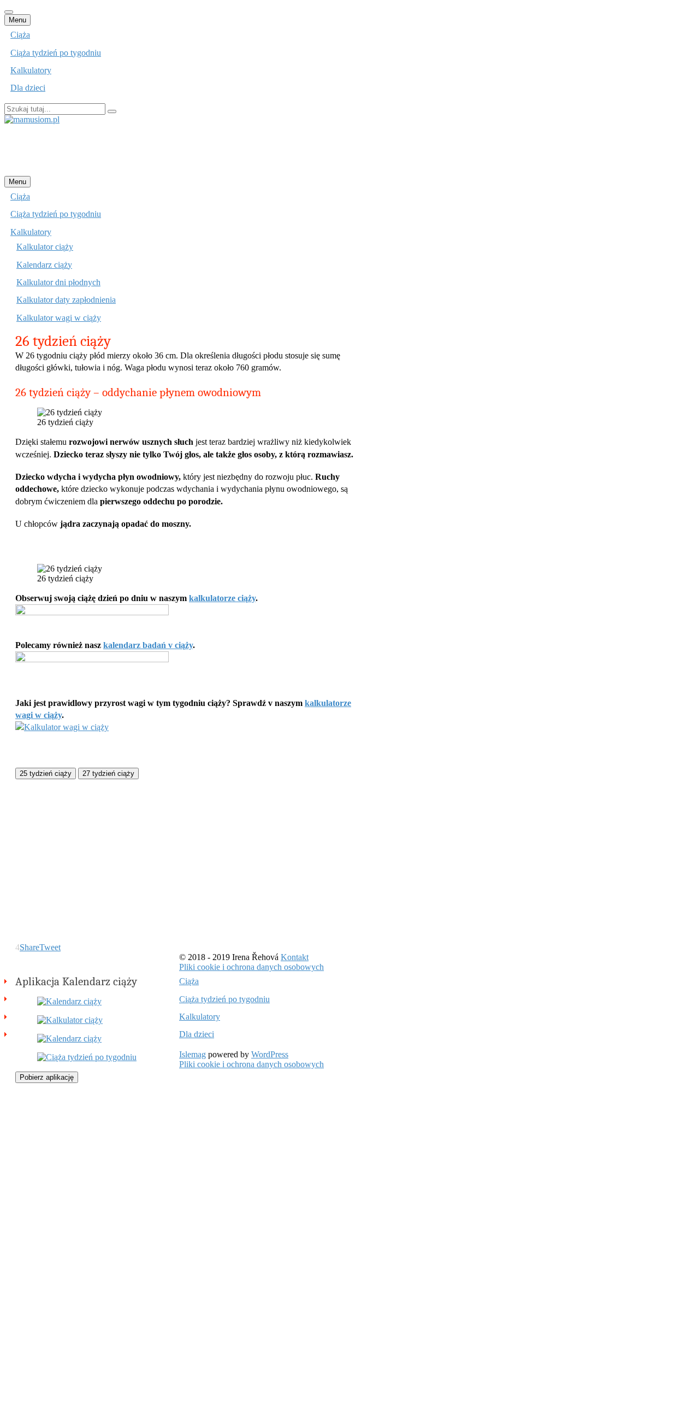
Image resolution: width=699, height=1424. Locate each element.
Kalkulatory (30, 70)
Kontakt (295, 957)
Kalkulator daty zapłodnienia (66, 299)
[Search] (112, 111)
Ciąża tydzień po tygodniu (55, 52)
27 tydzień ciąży (108, 773)
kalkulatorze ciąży (222, 598)
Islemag (192, 1054)
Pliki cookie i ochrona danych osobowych (251, 967)
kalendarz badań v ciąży (148, 645)
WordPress (269, 1054)
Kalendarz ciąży (44, 264)
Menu (17, 20)
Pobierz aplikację (47, 1077)
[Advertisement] (203, 149)
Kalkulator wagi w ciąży (58, 317)
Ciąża (20, 34)
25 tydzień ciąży (46, 773)
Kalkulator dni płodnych (58, 282)
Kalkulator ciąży (44, 246)
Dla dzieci (27, 87)
